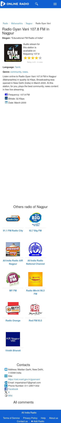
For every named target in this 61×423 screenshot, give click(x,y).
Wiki (10, 395)
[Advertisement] (21, 13)
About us (53, 418)
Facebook (13, 389)
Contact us (22, 421)
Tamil (17, 67)
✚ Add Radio (37, 421)
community (15, 71)
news (25, 71)
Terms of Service (11, 418)
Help (43, 418)
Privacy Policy (30, 418)
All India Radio (29, 412)
